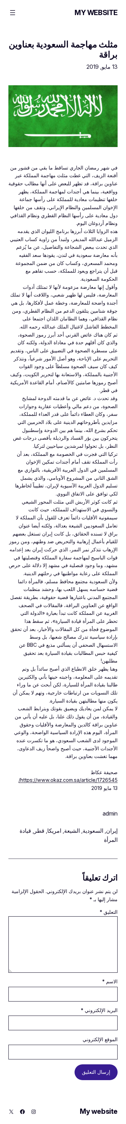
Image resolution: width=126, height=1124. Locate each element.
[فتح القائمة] (12, 12)
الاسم (110, 981)
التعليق (109, 912)
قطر (39, 830)
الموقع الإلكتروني (100, 1039)
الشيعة (72, 830)
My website (96, 12)
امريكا (54, 830)
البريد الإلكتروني (99, 1010)
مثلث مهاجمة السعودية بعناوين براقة (63, 49)
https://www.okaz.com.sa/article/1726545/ (68, 780)
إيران (112, 830)
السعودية (93, 830)
